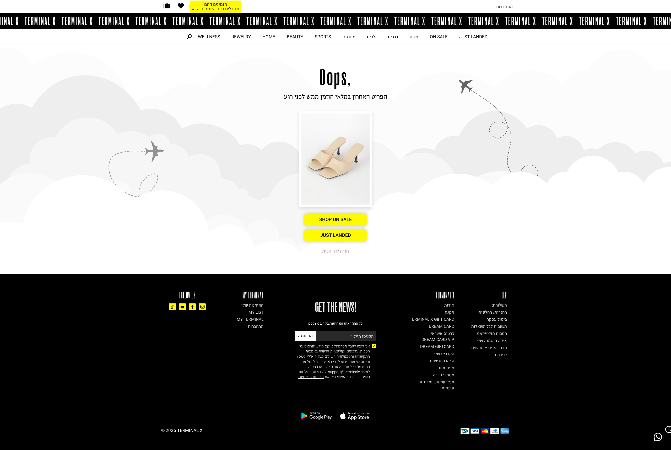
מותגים (349, 36)
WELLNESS (209, 36)
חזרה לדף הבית (335, 251)
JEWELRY (241, 36)
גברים (393, 36)
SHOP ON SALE (335, 219)
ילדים (371, 36)
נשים (414, 36)
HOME (268, 36)
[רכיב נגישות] (667, 429)
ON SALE (439, 36)
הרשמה (305, 336)
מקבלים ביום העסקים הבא (215, 8)
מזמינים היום (215, 4)
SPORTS (323, 36)
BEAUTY (295, 36)
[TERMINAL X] (335, 21)
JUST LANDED (473, 36)
